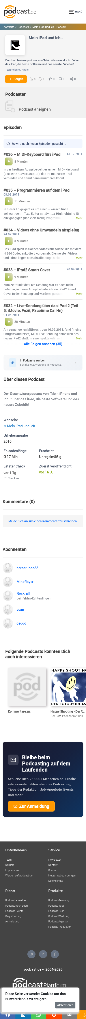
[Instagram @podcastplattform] (31, 954)
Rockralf (23, 593)
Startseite (8, 27)
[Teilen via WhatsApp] (38, 1014)
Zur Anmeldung (34, 806)
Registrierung (13, 916)
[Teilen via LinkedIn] (23, 1014)
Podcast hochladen (16, 905)
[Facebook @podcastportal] (55, 954)
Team (8, 859)
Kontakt (53, 865)
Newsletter (54, 859)
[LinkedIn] (43, 954)
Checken (13, 478)
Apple (25, 69)
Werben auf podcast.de (18, 875)
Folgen (18, 79)
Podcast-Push (56, 911)
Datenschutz (55, 880)
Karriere (9, 865)
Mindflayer (25, 581)
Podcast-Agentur (58, 921)
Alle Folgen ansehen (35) (43, 343)
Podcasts (23, 27)
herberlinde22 (27, 567)
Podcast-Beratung (58, 900)
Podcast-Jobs (56, 905)
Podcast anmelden (16, 900)
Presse (52, 870)
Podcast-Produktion (59, 926)
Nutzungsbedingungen (62, 875)
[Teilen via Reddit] (54, 1014)
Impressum (12, 870)
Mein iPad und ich (21, 425)
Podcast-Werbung (58, 916)
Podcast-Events (14, 911)
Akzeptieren (65, 1005)
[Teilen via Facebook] (7, 1014)
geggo (21, 623)
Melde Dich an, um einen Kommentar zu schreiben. (43, 521)
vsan (20, 609)
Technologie (12, 69)
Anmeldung (12, 921)
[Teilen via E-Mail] (69, 1014)
